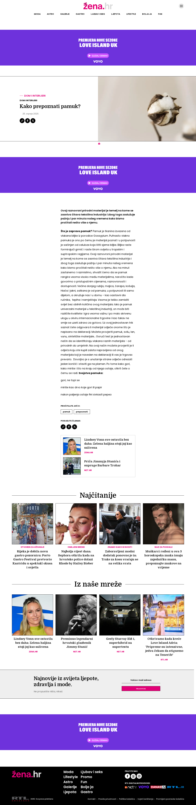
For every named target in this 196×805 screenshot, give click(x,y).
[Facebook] (27, 123)
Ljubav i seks (98, 14)
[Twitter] (32, 123)
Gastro (80, 14)
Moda (37, 14)
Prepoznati (82, 411)
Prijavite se (141, 688)
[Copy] (22, 123)
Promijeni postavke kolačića (170, 799)
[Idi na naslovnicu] (98, 9)
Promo (86, 777)
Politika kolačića (127, 799)
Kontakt (92, 799)
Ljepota (115, 14)
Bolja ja (147, 14)
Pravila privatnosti (107, 799)
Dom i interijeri (35, 95)
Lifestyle (131, 14)
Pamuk (66, 411)
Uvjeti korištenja (145, 799)
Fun (160, 14)
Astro (50, 14)
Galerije (64, 14)
